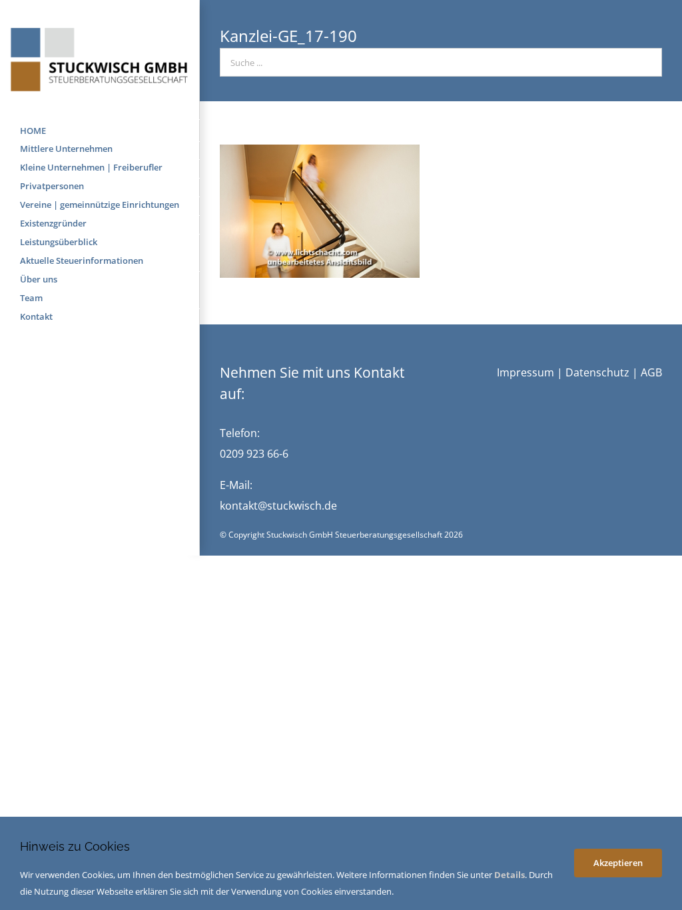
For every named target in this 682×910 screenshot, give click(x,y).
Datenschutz (597, 372)
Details (509, 875)
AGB (651, 372)
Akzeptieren (618, 863)
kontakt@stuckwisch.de (278, 505)
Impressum (525, 372)
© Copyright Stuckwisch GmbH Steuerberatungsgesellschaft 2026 (341, 534)
